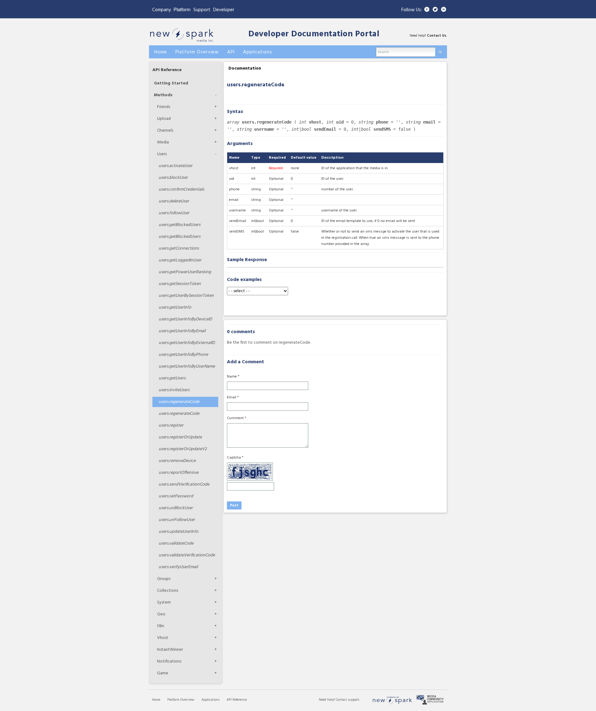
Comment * (236, 418)
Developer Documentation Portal (313, 34)
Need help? (327, 700)
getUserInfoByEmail (182, 331)
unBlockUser (176, 508)
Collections (167, 590)
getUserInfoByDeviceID (185, 319)
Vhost (162, 637)
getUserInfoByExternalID (187, 342)
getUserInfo (175, 307)
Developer (223, 10)
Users (162, 154)
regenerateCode (179, 401)
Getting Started (171, 83)
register (171, 425)
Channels (165, 130)
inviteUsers (174, 390)
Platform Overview (180, 700)
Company (161, 10)
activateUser (175, 166)
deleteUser (174, 201)
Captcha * (235, 458)
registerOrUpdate (180, 437)
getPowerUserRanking (185, 272)
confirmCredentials (181, 189)
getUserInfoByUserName (187, 366)
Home (156, 700)
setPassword (176, 496)
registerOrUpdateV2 (183, 449)
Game (162, 673)
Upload (164, 118)
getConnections (179, 248)
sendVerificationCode (184, 484)
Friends (163, 107)
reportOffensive (178, 472)
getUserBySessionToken (186, 295)
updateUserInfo (178, 531)
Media (163, 142)
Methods (163, 95)
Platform (182, 9)
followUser (174, 213)
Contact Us (436, 35)
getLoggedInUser (180, 260)
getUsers (172, 378)
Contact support (347, 700)
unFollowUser (177, 519)
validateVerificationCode (187, 555)
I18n (160, 626)
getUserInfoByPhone (183, 354)
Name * (233, 377)
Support (201, 10)
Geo (161, 614)
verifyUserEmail (178, 567)
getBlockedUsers (180, 225)
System (164, 602)
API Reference (167, 70)
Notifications (169, 661)
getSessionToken (180, 284)
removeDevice (177, 460)
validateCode (176, 543)
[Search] (440, 50)
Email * (233, 397)
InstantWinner (170, 649)
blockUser (173, 177)
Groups (163, 578)
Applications (210, 700)
